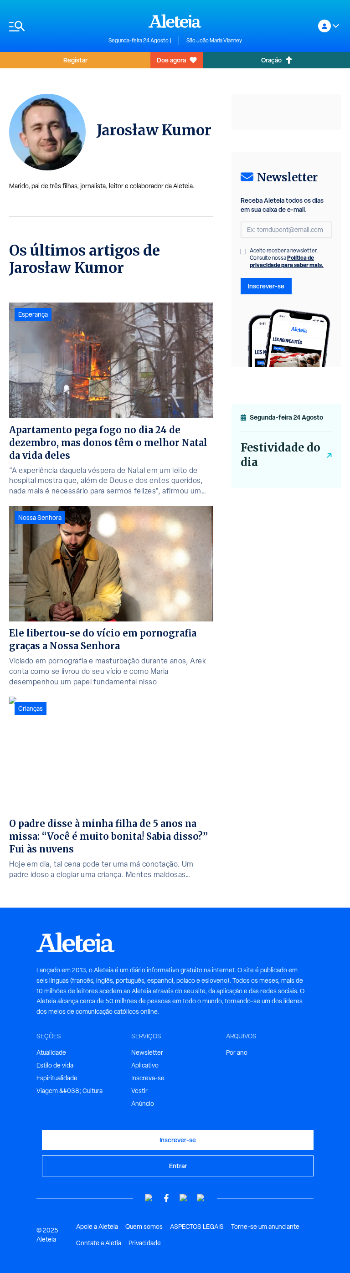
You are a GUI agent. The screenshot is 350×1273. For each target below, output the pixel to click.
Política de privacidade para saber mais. (287, 261)
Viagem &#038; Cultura (69, 1091)
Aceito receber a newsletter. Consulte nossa (287, 258)
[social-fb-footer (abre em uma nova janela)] (166, 1198)
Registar (75, 60)
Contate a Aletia (98, 1243)
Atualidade (51, 1052)
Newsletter (147, 1052)
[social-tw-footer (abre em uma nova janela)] (184, 1198)
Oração (271, 60)
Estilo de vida (54, 1065)
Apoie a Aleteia (97, 1226)
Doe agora (171, 60)
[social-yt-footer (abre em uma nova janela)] (149, 1198)
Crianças (30, 708)
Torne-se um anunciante (265, 1226)
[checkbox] (243, 251)
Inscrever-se (266, 286)
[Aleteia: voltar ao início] (175, 21)
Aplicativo (145, 1065)
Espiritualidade (56, 1078)
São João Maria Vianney (214, 40)
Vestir (139, 1091)
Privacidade (145, 1243)
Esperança (33, 314)
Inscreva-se (148, 1078)
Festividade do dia (280, 455)
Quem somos (144, 1226)
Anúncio (142, 1103)
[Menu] (54, 26)
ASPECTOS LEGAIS (197, 1226)
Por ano (236, 1052)
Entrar (178, 1165)
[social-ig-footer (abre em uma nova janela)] (201, 1198)
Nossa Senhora (40, 517)
